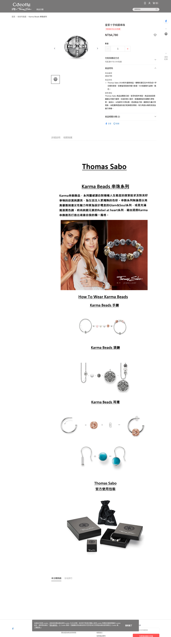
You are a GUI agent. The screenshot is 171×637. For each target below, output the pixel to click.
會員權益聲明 (101, 636)
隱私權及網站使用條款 (68, 633)
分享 (109, 124)
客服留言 (100, 633)
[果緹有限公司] (22, 7)
